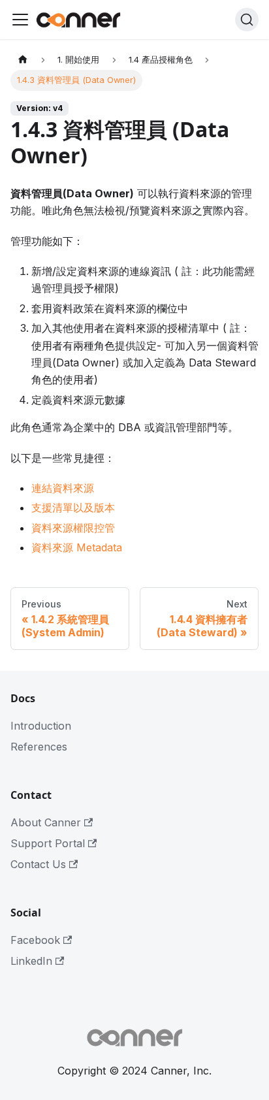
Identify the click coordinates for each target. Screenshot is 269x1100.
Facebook (35, 939)
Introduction (40, 725)
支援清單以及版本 (73, 507)
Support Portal (47, 843)
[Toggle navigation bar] (20, 19)
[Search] (247, 19)
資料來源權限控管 (73, 527)
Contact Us (38, 864)
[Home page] (22, 60)
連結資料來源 (62, 487)
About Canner (45, 822)
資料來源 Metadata (76, 547)
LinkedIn (31, 960)
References (38, 746)
